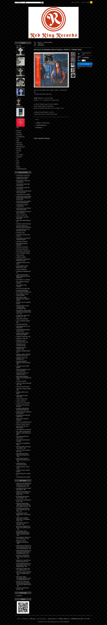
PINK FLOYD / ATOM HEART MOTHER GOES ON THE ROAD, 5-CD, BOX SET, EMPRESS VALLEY (23, 583)
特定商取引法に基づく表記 (77, 618)
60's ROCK (18, 130)
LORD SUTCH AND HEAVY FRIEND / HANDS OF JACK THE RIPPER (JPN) (23, 276)
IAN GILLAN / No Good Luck (22, 386)
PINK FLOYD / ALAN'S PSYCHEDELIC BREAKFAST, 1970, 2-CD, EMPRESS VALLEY (23, 578)
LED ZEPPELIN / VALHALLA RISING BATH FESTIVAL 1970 (22, 454)
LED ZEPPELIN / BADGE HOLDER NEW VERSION (23, 488)
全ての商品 (18, 45)
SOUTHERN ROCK (20, 136)
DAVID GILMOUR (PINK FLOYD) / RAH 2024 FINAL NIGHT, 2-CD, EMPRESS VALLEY (23, 565)
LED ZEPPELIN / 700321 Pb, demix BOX (22, 523)
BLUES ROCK (19, 134)
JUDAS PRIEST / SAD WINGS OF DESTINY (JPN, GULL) (23, 259)
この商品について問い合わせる (43, 122)
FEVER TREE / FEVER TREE (21, 324)
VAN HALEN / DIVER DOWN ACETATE (22, 588)
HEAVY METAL (41, 45)
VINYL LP (40, 42)
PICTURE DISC (19, 87)
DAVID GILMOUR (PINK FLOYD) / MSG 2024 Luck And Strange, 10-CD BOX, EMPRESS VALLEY (23, 547)
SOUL (17, 160)
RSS (85, 618)
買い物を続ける (39, 127)
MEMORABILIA (19, 106)
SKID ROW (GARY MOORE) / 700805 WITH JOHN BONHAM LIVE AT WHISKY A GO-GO (23, 505)
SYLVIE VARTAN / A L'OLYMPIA (23, 194)
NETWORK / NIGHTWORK (22, 247)
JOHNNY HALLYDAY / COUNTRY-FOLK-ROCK (21, 463)
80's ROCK (18, 148)
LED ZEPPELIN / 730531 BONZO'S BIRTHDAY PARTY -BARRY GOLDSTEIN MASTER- (23, 532)
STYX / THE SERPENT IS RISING (23, 253)
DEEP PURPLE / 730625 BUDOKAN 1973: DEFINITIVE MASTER (22, 299)
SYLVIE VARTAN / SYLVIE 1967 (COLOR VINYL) (23, 188)
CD (17, 96)
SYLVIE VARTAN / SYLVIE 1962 (23, 175)
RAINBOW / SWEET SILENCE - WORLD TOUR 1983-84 (22, 333)
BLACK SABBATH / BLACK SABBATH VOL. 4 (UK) (22, 266)
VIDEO (17, 127)
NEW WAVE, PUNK (20, 146)
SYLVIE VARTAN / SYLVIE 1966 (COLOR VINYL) (23, 184)
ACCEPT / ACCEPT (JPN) (21, 215)
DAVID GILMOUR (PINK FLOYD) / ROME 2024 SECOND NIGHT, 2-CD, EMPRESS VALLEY (23, 552)
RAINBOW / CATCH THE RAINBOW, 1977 (21, 358)
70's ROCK (18, 132)
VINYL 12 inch (19, 66)
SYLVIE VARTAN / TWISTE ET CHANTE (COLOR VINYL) (22, 177)
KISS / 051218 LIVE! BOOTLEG (23, 288)
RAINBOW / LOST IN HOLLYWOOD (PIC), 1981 (22, 341)
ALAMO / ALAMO (20, 255)
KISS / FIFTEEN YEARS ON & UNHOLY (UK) (22, 437)
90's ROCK (18, 150)
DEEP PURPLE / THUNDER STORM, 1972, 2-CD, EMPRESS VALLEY (23, 519)
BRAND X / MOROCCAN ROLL (23, 424)
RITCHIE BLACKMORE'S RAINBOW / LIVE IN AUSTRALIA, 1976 (23, 362)
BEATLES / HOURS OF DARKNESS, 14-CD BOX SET (22, 541)
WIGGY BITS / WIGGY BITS (22, 249)
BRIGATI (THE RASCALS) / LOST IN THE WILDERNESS (23, 370)
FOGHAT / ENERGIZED (21, 269)
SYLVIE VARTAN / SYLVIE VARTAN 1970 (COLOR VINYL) (23, 191)
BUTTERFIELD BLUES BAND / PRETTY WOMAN (22, 497)
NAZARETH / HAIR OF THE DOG (23, 223)
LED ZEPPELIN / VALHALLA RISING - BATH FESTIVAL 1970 (23, 459)
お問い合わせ (33, 618)
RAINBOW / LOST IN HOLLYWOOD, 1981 (21, 344)
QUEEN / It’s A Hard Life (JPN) (23, 403)
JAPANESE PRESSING (47, 42)
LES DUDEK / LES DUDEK (21, 241)
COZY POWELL (19, 154)
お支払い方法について (53, 618)
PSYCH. (18, 138)
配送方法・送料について (64, 618)
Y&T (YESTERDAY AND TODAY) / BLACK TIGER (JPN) (23, 212)
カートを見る (88, 2)
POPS (17, 152)
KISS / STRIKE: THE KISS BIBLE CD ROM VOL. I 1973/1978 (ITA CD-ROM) (23, 433)
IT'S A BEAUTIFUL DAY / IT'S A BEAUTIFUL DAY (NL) (23, 229)
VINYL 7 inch (19, 76)
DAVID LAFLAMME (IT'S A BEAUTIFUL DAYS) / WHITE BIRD (23, 226)
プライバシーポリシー (42, 618)
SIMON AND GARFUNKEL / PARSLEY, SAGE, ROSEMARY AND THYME (23, 378)
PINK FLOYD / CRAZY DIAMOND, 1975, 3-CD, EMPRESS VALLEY (23, 572)
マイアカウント (76, 2)
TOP (35, 42)
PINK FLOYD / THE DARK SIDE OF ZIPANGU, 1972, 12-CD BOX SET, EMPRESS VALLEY (23, 485)
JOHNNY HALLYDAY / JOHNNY (23, 477)
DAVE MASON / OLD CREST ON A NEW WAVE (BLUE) (23, 238)
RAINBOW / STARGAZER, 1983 (23, 336)
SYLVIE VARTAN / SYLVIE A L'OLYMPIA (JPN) (22, 205)
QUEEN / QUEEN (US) (21, 401)
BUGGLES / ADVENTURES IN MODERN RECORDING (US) (22, 409)
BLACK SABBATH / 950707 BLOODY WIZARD (22, 294)
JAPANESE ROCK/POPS (21, 168)
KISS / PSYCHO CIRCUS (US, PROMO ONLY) (22, 426)
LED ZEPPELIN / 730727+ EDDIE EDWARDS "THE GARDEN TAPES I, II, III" (23, 312)
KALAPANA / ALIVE (20, 232)
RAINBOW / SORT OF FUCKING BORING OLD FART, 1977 (23, 355)
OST (17, 158)
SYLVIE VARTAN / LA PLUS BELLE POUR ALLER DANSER (23, 208)
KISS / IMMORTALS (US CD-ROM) (23, 429)
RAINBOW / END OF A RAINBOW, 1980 (21, 348)
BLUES (17, 162)
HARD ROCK (40, 43)
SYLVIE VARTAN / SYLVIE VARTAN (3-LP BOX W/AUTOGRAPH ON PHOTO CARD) (23, 198)
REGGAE (18, 166)
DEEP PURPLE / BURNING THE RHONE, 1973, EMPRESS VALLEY (23, 526)
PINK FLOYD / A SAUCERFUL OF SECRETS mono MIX (23, 560)
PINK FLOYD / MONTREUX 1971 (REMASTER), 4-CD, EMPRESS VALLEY (23, 493)
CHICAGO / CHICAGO (21, 381)
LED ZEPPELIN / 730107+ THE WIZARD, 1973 (23, 316)
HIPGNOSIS (18, 156)
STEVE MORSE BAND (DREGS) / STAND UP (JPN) (23, 330)
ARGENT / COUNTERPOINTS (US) (23, 422)
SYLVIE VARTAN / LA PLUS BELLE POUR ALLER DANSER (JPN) (23, 201)
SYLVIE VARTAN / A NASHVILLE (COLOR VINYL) (23, 181)
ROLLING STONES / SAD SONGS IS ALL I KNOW (23, 447)
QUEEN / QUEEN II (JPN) (21, 399)
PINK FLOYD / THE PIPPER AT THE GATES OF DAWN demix (23, 556)
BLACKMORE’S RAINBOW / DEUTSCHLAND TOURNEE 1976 (23, 291)
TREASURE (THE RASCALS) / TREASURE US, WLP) (22, 373)
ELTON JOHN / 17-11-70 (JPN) (23, 279)
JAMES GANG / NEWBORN (22, 318)
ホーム (18, 618)
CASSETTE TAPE (19, 117)
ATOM (88, 618)
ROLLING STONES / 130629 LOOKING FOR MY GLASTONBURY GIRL (22, 307)
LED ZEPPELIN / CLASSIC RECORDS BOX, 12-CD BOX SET (23, 513)
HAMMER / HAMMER (20, 257)
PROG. (17, 140)
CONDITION (19, 595)
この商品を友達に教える (41, 125)
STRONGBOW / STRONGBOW (23, 251)
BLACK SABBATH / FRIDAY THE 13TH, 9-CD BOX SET (23, 538)
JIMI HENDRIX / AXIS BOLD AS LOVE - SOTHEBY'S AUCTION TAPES (23, 509)
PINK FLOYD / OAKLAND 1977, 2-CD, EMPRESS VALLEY (23, 569)
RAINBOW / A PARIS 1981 (22, 338)
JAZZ (17, 164)
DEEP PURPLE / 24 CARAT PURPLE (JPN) (22, 396)
